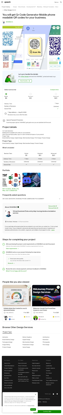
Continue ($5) (47, 411)
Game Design (26, 347)
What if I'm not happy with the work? (16, 271)
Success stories (36, 365)
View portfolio (52, 208)
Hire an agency (8, 370)
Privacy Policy (30, 405)
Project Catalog (6, 6)
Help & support (36, 363)
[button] (29, 68)
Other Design (25, 76)
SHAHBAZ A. (9, 22)
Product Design (6, 347)
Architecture (46, 337)
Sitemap (45, 401)
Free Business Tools (37, 380)
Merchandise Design (28, 342)
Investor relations (50, 368)
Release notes (35, 382)
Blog (33, 373)
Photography (46, 342)
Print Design (46, 344)
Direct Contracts (8, 382)
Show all (10, 263)
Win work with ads (22, 376)
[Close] (35, 394)
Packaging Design (7, 342)
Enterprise (7, 373)
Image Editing (6, 344)
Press (47, 375)
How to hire (7, 363)
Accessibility (38, 401)
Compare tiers (54, 89)
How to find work (22, 363)
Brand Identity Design (8, 339)
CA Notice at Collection (44, 398)
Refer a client (35, 378)
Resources (35, 370)
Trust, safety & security (52, 380)
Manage (33, 409)
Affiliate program (36, 375)
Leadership (49, 365)
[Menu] (2, 2)
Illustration (45, 339)
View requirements (11, 248)
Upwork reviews (36, 368)
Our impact (49, 373)
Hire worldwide (8, 385)
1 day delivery (10, 312)
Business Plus (7, 375)
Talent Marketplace (9, 365)
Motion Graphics (27, 337)
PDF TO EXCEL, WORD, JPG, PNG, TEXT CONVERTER (10, 189)
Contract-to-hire (8, 380)
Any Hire (6, 378)
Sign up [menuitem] (56, 2)
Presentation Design (28, 344)
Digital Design (26, 339)
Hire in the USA (8, 387)
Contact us (49, 378)
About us (48, 363)
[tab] (7, 332)
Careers (48, 370)
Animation (5, 337)
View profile (51, 206)
